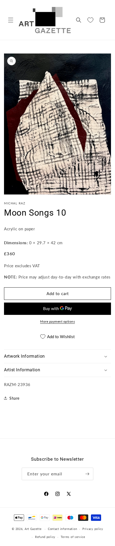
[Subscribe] (87, 474)
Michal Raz (14, 203)
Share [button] (14, 398)
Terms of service (73, 537)
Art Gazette (33, 528)
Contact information (62, 528)
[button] (11, 20)
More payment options (57, 321)
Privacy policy (92, 528)
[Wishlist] (90, 20)
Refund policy (45, 537)
